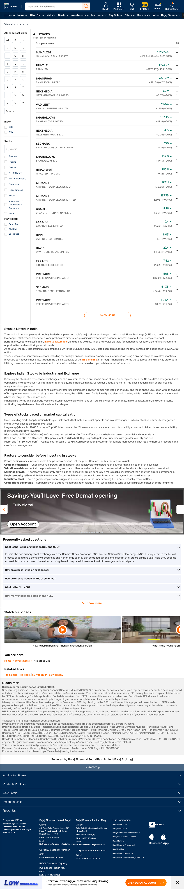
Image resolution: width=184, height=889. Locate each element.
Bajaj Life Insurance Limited (124, 837)
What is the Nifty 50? (17, 587)
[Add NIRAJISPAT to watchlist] (177, 171)
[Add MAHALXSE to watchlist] (177, 54)
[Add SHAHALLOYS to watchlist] (177, 119)
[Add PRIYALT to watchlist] (177, 67)
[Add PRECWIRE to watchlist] (177, 275)
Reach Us (9, 810)
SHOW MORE (107, 315)
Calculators (10, 793)
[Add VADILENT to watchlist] (177, 106)
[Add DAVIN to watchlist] (177, 249)
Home (7, 660)
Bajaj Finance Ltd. (120, 828)
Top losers (25, 674)
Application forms (14, 775)
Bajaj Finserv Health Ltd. (122, 853)
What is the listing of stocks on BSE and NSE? (32, 546)
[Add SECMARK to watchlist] (177, 145)
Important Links (12, 801)
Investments (22, 660)
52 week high (39, 674)
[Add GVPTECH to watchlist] (177, 236)
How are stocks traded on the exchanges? (30, 578)
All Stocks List (42, 660)
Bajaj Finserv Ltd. (119, 824)
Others (10, 111)
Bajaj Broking (118, 849)
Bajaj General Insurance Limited (126, 833)
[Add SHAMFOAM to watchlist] (177, 80)
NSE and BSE (89, 359)
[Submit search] (86, 6)
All (7, 40)
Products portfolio (14, 784)
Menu (11, 15)
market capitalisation (56, 341)
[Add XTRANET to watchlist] (177, 184)
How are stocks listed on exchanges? (27, 570)
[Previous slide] (4, 509)
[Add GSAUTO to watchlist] (177, 210)
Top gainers (10, 674)
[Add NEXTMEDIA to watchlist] (177, 93)
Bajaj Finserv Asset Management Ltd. (128, 857)
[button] (92, 511)
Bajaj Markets (118, 841)
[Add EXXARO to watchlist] (177, 223)
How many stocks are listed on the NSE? (29, 595)
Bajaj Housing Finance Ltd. (123, 845)
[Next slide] (180, 509)
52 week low (56, 674)
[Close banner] (177, 882)
